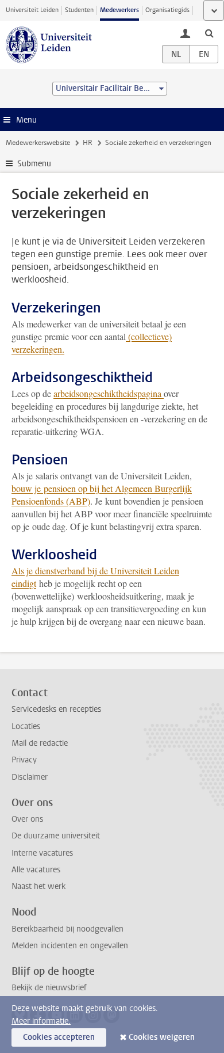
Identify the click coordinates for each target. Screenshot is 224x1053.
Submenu (34, 163)
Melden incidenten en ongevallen (69, 945)
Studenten (79, 10)
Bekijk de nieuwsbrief (49, 987)
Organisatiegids (167, 10)
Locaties (25, 726)
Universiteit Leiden (32, 10)
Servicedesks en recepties (56, 709)
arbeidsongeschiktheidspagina (108, 393)
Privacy (24, 759)
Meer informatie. (41, 1021)
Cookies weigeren (162, 1037)
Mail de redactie (39, 743)
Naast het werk (38, 886)
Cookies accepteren (59, 1037)
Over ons (27, 819)
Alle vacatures (35, 869)
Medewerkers (119, 10)
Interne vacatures (42, 853)
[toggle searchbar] (209, 33)
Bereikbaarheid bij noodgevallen (67, 929)
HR (87, 142)
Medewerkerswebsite (38, 142)
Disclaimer (29, 777)
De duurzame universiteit (55, 835)
